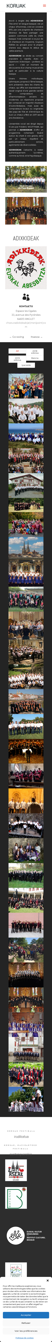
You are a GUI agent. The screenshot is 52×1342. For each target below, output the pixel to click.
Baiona (34, 358)
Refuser (26, 1323)
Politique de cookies (25, 1338)
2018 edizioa (35, 352)
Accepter (26, 1315)
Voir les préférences (26, 1331)
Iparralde (26, 365)
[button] (47, 1280)
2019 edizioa (17, 359)
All (17, 351)
